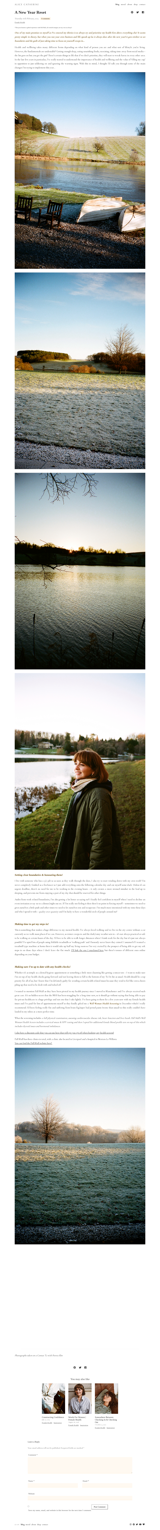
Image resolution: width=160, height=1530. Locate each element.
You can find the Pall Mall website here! (33, 1043)
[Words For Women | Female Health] (80, 1398)
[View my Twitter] (137, 1524)
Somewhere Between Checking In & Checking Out (106, 1419)
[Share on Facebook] (143, 12)
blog (117, 4)
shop (136, 4)
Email (86, 1481)
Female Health (20, 22)
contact (142, 4)
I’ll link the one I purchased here (87, 950)
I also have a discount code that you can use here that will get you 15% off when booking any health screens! (64, 1032)
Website (31, 1494)
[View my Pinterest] (134, 1524)
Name (31, 1481)
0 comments (45, 19)
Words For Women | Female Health (77, 1418)
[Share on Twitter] (137, 12)
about (129, 4)
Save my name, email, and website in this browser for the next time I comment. (59, 1510)
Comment (33, 1455)
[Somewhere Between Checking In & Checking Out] (106, 1398)
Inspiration (58, 1423)
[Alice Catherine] (27, 5)
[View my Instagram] (130, 1524)
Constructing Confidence (53, 1417)
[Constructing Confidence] (53, 1398)
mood (123, 4)
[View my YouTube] (140, 1524)
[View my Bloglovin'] (144, 1524)
